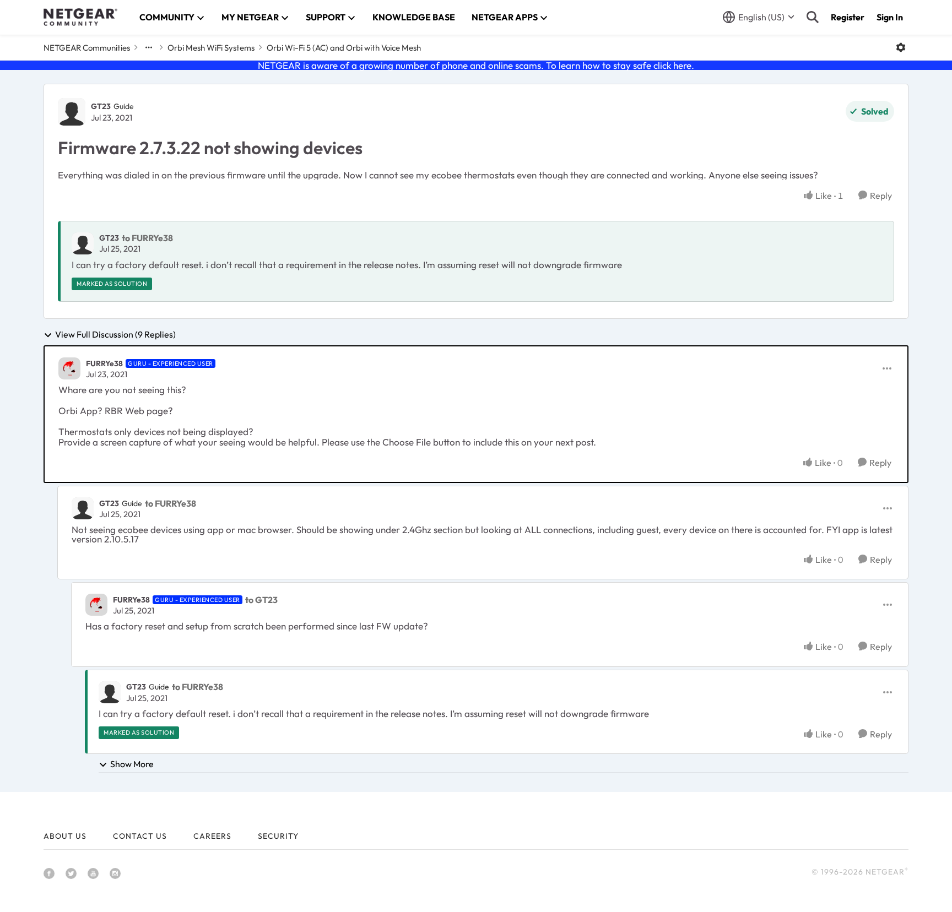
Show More (132, 763)
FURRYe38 (104, 363)
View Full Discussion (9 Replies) (115, 335)
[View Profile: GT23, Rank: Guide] (71, 112)
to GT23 (261, 599)
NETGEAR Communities (87, 47)
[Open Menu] (900, 47)
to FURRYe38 (147, 238)
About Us (65, 836)
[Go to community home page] (80, 17)
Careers (212, 836)
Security (278, 836)
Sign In (890, 17)
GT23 (101, 106)
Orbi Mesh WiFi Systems (211, 47)
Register (847, 17)
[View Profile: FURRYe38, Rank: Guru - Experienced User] (69, 368)
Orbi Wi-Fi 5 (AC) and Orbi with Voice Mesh (344, 47)
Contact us (140, 836)
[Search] (812, 17)
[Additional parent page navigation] (148, 47)
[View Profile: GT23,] (83, 243)
